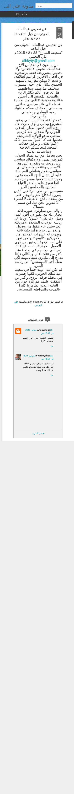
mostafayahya (42, 355)
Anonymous (43, 329)
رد (52, 345)
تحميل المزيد (38, 433)
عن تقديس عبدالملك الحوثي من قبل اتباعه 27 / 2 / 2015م (31, 33)
